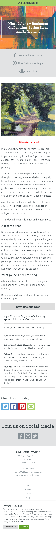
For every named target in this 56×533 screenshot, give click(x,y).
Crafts (28, 489)
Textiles (28, 493)
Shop (28, 497)
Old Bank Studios (28, 2)
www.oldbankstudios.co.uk (28, 475)
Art (28, 485)
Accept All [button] (24, 527)
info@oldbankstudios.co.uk (29, 472)
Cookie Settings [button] (10, 527)
